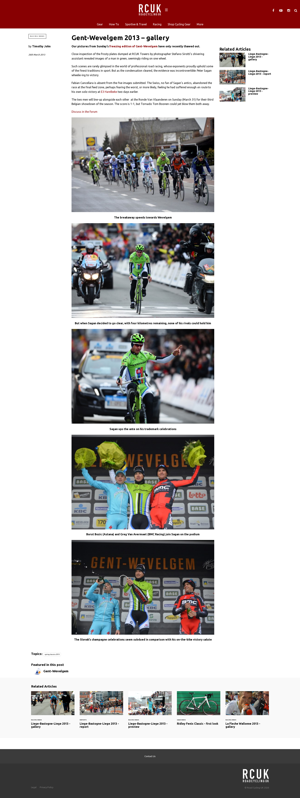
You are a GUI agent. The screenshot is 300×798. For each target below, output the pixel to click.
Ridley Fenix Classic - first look (198, 710)
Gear (100, 24)
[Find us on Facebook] (273, 10)
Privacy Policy (46, 787)
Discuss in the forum (84, 111)
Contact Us (150, 756)
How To (114, 24)
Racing (157, 24)
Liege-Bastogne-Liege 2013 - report (245, 77)
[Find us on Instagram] (288, 10)
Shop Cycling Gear (179, 24)
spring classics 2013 (52, 654)
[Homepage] (256, 774)
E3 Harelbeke (109, 91)
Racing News (37, 36)
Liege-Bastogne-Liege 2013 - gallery (245, 60)
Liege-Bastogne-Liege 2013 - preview (245, 94)
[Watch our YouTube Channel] (280, 10)
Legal (33, 787)
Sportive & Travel (136, 24)
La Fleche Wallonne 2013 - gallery (247, 712)
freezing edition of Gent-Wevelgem (133, 46)
